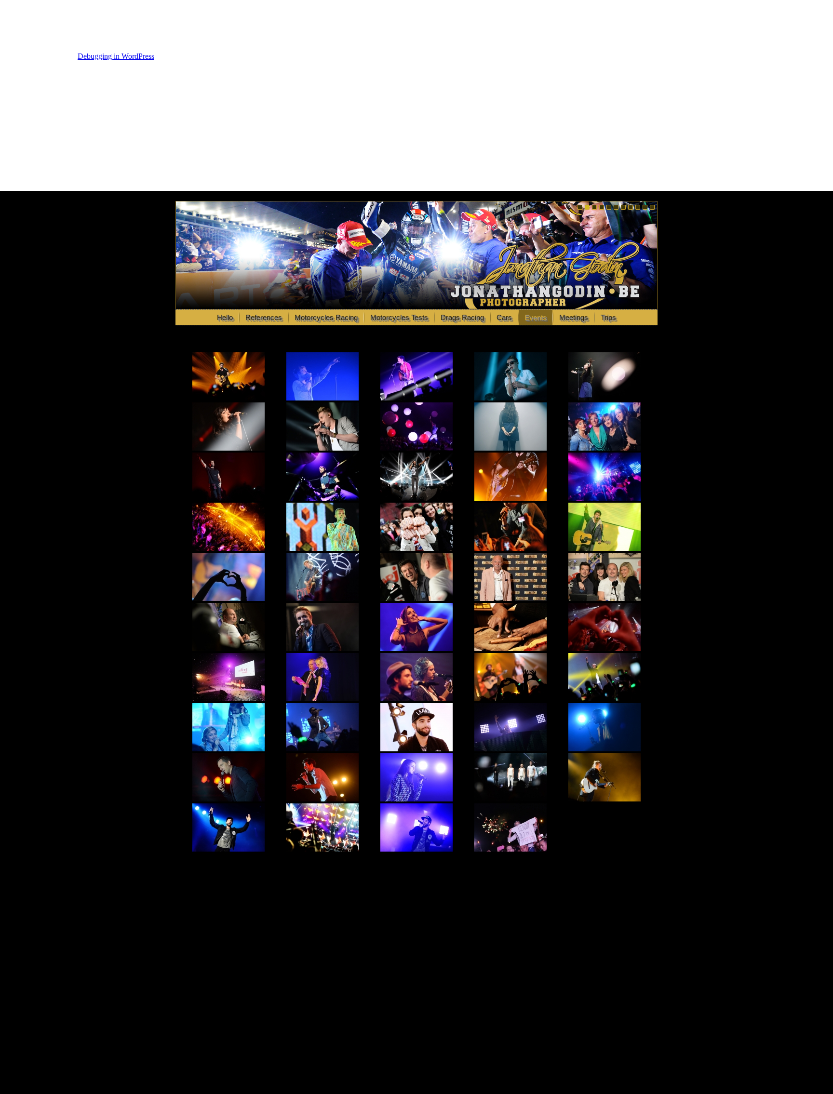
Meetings (573, 317)
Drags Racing (462, 317)
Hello (225, 317)
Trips (608, 317)
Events (535, 317)
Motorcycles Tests (399, 317)
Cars (504, 317)
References (263, 317)
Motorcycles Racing (326, 317)
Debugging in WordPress (116, 56)
